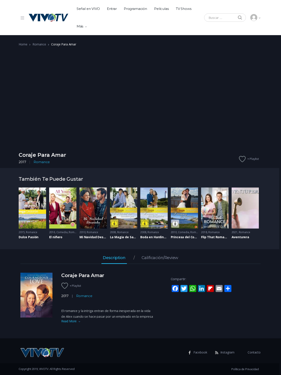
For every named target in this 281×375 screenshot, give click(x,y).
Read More (69, 321)
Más (80, 26)
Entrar (112, 9)
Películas (161, 9)
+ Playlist (253, 159)
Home (23, 44)
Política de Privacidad (245, 369)
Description (114, 258)
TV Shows (183, 9)
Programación (135, 9)
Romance (39, 44)
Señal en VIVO (88, 9)
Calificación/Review (160, 258)
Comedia (62, 232)
